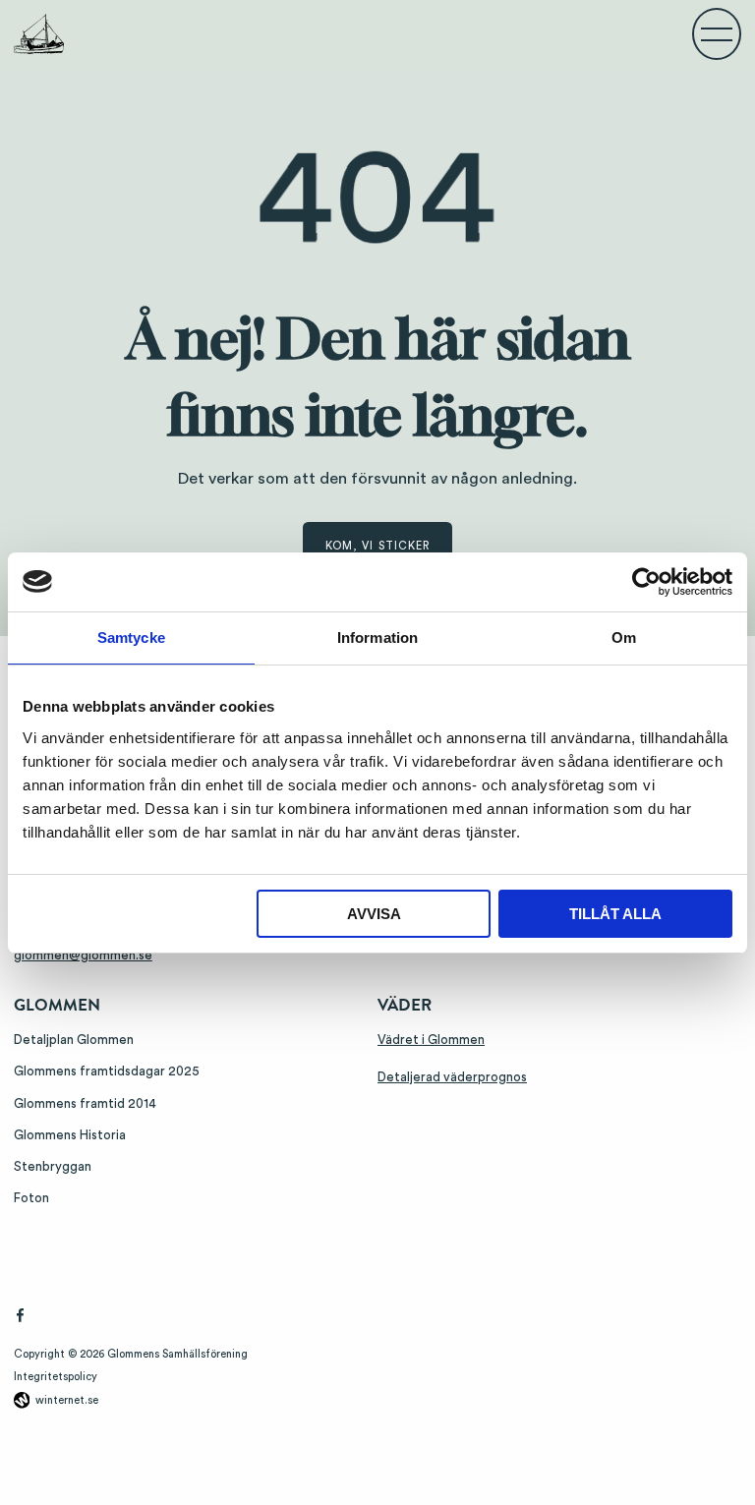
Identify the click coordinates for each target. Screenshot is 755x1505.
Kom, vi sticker (378, 546)
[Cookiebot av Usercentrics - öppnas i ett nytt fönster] (646, 582)
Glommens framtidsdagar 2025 (107, 1071)
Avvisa (374, 913)
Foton (31, 1198)
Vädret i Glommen (431, 1040)
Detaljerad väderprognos (452, 1077)
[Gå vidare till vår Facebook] (20, 1318)
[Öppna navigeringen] (716, 33)
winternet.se (66, 1400)
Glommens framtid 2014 (85, 1104)
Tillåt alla (615, 913)
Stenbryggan (52, 1167)
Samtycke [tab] (131, 637)
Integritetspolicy (55, 1376)
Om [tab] (623, 637)
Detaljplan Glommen (74, 1040)
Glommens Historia (70, 1135)
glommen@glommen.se (83, 955)
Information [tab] (377, 637)
